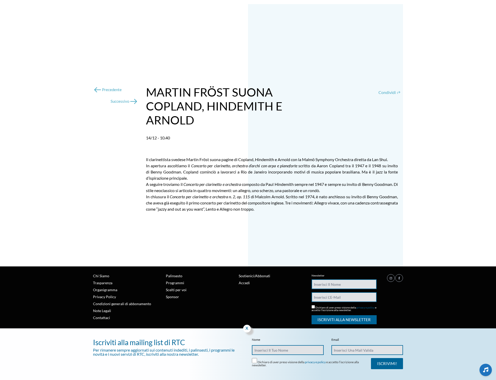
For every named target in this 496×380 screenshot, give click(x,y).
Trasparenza (102, 283)
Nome (256, 339)
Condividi (387, 92)
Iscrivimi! (387, 363)
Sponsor (172, 297)
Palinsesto (174, 276)
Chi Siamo (101, 276)
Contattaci (101, 317)
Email (335, 339)
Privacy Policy (104, 297)
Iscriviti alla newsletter (344, 319)
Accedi (244, 283)
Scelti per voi (176, 290)
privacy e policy (366, 307)
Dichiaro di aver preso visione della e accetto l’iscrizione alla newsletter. (344, 308)
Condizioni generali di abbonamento (122, 304)
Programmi (175, 283)
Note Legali (102, 310)
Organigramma (105, 290)
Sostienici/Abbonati (254, 276)
